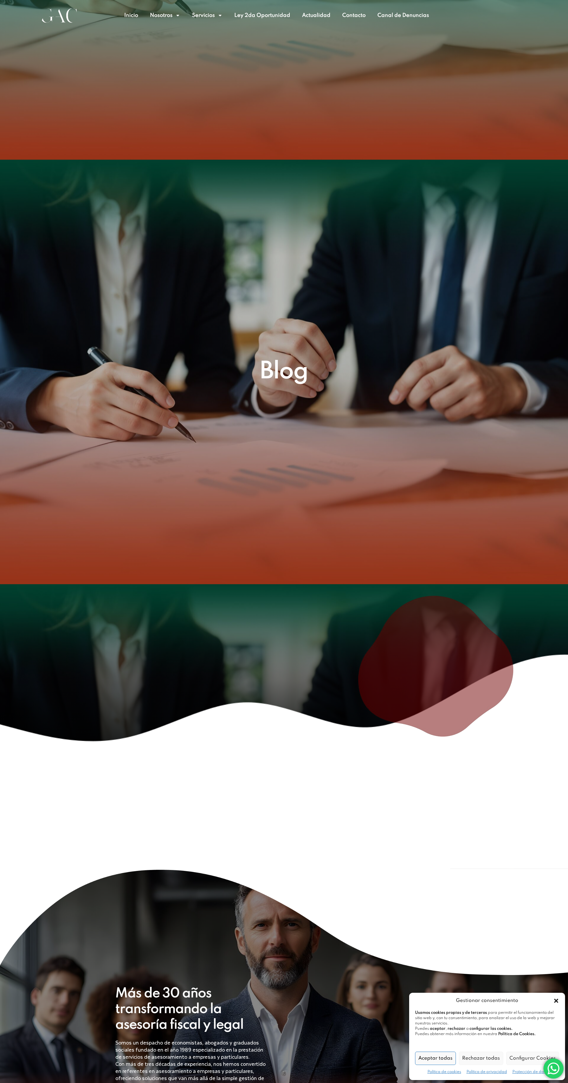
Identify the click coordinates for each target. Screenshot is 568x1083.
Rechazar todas (481, 1058)
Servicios (203, 15)
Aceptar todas (435, 1058)
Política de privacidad (487, 1072)
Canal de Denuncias (403, 15)
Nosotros (161, 15)
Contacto (354, 15)
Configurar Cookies (532, 1058)
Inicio (131, 15)
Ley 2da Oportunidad (262, 15)
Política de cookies (444, 1072)
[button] (556, 1001)
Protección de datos (530, 1072)
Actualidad (316, 15)
